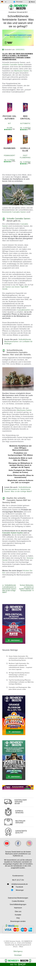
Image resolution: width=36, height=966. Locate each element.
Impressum (18, 908)
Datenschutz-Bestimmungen (18, 898)
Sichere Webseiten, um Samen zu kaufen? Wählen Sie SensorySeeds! (26, 587)
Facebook (19, 887)
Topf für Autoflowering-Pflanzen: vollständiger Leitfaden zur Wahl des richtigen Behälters (21, 682)
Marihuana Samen (21, 71)
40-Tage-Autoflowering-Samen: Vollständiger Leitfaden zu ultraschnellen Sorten (19, 674)
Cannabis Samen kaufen (12, 533)
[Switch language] (3, 1)
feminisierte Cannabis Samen (14, 212)
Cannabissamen (23, 310)
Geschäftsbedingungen (18, 904)
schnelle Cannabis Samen (12, 64)
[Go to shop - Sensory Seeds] (18, 960)
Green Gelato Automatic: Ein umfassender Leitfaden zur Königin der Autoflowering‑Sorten (21, 658)
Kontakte (18, 915)
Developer (18, 955)
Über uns (18, 911)
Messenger (19, 1)
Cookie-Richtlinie (18, 901)
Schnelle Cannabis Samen (18, 218)
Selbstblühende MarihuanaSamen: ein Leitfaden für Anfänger (18, 341)
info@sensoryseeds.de (19, 884)
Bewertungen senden (18, 921)
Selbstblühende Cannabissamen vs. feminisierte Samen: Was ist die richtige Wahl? (18, 489)
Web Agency (18, 951)
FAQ (18, 918)
